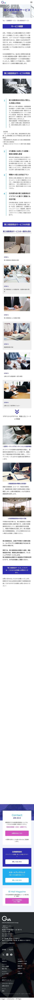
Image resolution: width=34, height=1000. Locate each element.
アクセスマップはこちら (8, 943)
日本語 (4, 949)
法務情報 (20, 973)
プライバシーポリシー (8, 983)
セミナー (4, 977)
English (11, 949)
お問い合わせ (5, 986)
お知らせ (4, 961)
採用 (3, 991)
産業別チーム (21, 968)
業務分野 (20, 966)
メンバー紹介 (5, 973)
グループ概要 (5, 966)
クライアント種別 (22, 963)
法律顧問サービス (22, 961)
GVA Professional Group (10, 922)
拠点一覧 (4, 968)
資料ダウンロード (6, 980)
